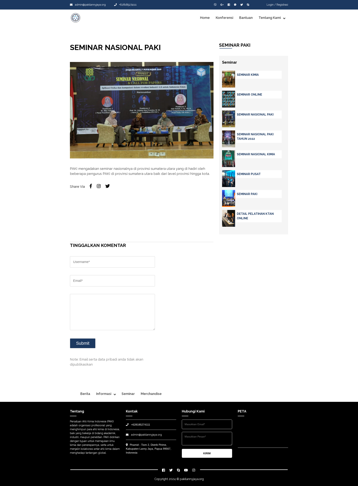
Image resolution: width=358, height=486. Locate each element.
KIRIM (207, 453)
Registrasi (282, 4)
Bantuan (246, 18)
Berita (85, 394)
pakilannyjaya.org (192, 479)
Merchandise (151, 394)
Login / (271, 4)
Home (205, 18)
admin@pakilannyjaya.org (90, 4)
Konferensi (224, 18)
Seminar (128, 394)
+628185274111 (127, 4)
